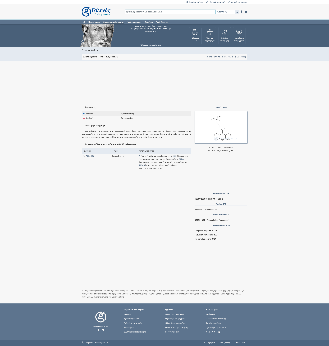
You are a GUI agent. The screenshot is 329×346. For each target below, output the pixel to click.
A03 (174, 156)
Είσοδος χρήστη (195, 2)
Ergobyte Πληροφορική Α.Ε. (97, 343)
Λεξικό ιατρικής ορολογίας (176, 327)
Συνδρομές (210, 314)
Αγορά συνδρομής (238, 2)
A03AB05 (90, 156)
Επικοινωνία (240, 343)
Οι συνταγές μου (172, 332)
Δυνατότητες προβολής (216, 319)
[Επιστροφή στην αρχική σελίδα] (100, 320)
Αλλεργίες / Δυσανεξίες (175, 323)
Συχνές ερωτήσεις (214, 323)
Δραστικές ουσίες (131, 319)
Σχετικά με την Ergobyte (216, 327)
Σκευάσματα (129, 327)
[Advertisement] (157, 81)
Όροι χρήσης (225, 343)
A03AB (142, 165)
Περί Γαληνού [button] (162, 22)
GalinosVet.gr (211, 332)
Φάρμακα (127, 314)
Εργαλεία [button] (149, 22)
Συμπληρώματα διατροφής (135, 332)
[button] (237, 12)
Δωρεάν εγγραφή (217, 2)
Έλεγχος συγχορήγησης (151, 32)
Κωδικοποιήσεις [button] (134, 22)
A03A (181, 159)
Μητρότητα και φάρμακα (175, 319)
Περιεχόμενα (94, 22)
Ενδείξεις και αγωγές (133, 323)
